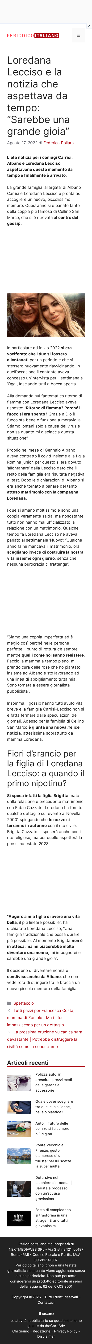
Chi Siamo (20, 1331)
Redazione (41, 1331)
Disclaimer (46, 1336)
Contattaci (46, 1302)
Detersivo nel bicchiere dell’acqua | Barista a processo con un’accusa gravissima (53, 1188)
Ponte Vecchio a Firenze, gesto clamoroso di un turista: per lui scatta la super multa (53, 1155)
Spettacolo (23, 1003)
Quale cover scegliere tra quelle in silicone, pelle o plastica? (54, 1106)
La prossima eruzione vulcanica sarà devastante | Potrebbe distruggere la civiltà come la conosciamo (44, 1039)
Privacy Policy (65, 1331)
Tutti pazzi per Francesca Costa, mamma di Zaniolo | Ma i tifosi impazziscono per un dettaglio (41, 1017)
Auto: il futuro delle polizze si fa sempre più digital (52, 1128)
